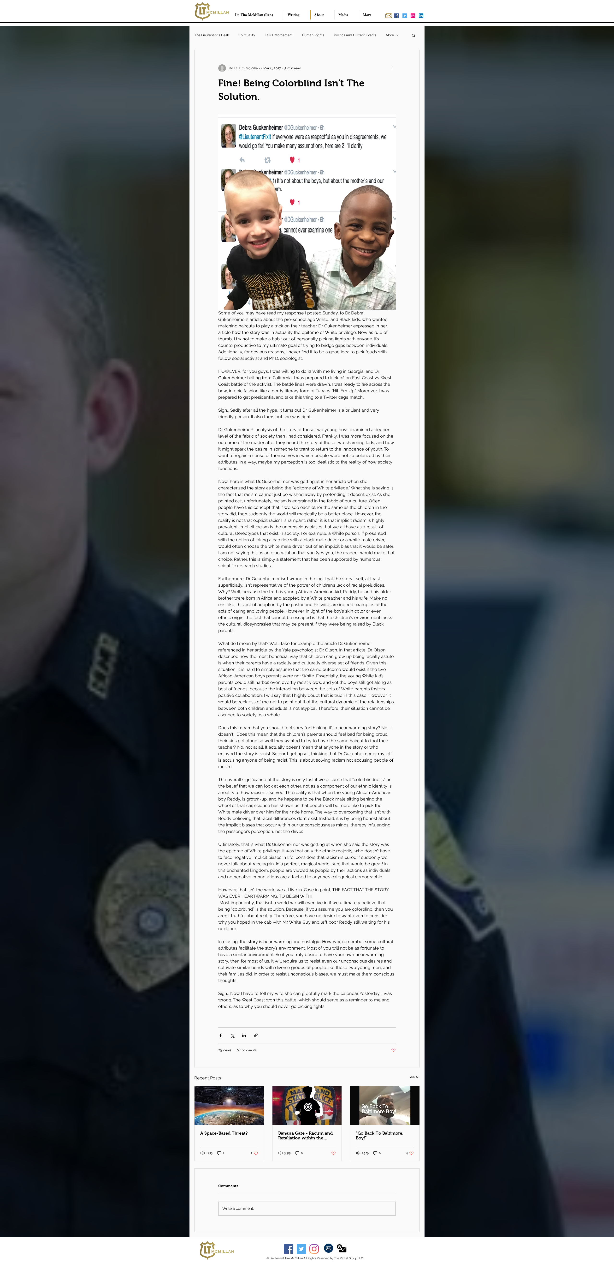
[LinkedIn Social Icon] (421, 15)
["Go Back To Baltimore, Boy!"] (384, 1105)
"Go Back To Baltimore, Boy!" (379, 1135)
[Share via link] (256, 1035)
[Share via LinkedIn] (244, 1035)
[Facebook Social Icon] (396, 15)
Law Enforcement (279, 35)
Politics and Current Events (355, 35)
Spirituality (246, 35)
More (390, 35)
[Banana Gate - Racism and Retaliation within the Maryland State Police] (307, 1105)
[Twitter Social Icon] (404, 15)
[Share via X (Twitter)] (232, 1035)
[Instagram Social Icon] (413, 15)
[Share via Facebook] (220, 1035)
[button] (413, 35)
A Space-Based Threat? (224, 1133)
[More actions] (393, 68)
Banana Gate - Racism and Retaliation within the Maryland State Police (305, 1135)
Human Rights (313, 35)
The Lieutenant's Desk (211, 35)
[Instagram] (314, 1249)
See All (414, 1077)
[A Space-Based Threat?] (229, 1105)
